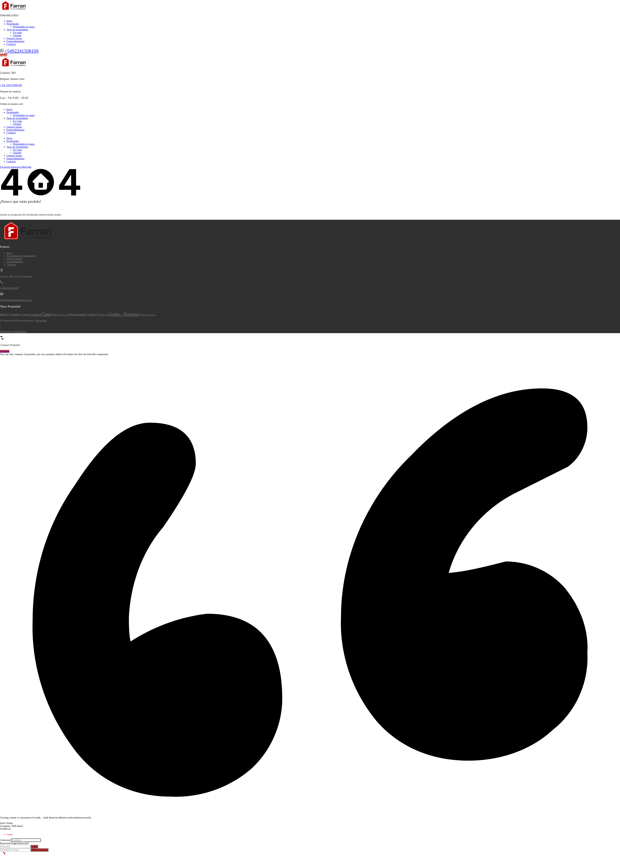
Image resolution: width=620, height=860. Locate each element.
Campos (36, 314)
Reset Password (39, 850)
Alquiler (17, 35)
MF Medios (20, 331)
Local (101, 314)
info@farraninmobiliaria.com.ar (16, 300)
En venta (17, 32)
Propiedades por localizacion (21, 255)
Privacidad (41, 320)
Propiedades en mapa (24, 26)
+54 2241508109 (11, 85)
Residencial (151, 315)
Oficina (143, 315)
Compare (4, 351)
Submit (3, 55)
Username (5, 840)
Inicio (9, 21)
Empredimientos (14, 261)
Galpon (92, 314)
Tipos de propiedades (17, 29)
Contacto (11, 44)
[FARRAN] (14, 10)
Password (5, 843)
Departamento (78, 314)
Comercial (64, 315)
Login (34, 846)
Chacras (56, 314)
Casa (46, 314)
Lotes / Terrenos (124, 314)
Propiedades (12, 23)
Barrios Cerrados (10, 314)
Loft (107, 314)
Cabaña (25, 314)
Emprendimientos (15, 41)
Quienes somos (14, 38)
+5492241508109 (22, 50)
